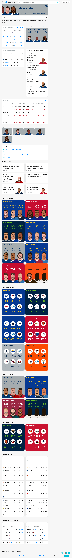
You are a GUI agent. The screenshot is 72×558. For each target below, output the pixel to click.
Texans (6, 56)
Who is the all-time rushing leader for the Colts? (16, 154)
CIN (12, 542)
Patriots (7, 461)
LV (21, 539)
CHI (35, 536)
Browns (6, 485)
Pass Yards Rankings (8, 345)
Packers (30, 479)
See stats (44, 100)
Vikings (30, 482)
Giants (30, 470)
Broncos (7, 505)
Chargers (7, 508)
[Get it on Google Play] (66, 553)
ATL (36, 542)
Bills (6, 464)
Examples (19, 551)
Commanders (31, 467)
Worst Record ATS (31, 425)
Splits (38, 13)
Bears (29, 476)
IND (45, 539)
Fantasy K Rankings (31, 400)
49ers (30, 512)
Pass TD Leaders (31, 222)
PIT (15, 45)
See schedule (19, 27)
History (43, 13)
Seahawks (31, 505)
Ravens (6, 479)
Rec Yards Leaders (7, 222)
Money (7, 551)
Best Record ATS (7, 425)
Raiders (7, 515)
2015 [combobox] (4, 17)
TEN (15, 33)
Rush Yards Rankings (31, 318)
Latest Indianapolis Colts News (35, 50)
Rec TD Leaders (30, 244)
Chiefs (6, 512)
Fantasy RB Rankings (8, 378)
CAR (22, 532)
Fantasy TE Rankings (8, 400)
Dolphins (7, 467)
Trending (13, 551)
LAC (12, 529)
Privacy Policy (42, 556)
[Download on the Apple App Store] (62, 553)
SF (35, 532)
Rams (29, 508)
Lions (29, 485)
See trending (7, 157)
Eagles (30, 461)
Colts (6, 497)
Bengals (7, 482)
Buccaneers (31, 494)
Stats (24, 13)
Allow (66, 556)
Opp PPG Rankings (31, 290)
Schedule (29, 13)
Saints (30, 500)
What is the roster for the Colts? (12, 149)
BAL (36, 539)
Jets (6, 470)
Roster (34, 13)
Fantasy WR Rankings (32, 378)
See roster (45, 26)
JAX (15, 42)
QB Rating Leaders (7, 265)
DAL (12, 532)
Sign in (65, 2)
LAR (45, 532)
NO (21, 536)
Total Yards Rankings (8, 318)
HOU (15, 39)
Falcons (30, 497)
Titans (6, 65)
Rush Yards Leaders (31, 201)
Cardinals (30, 515)
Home (3, 551)
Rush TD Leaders (7, 244)
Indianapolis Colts (26, 8)
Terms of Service (23, 556)
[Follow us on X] (69, 553)
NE (11, 536)
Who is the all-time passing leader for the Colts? (16, 152)
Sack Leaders (30, 265)
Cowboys (30, 464)
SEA (45, 529)
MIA (15, 36)
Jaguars (7, 62)
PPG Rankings (6, 290)
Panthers (30, 490)
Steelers (7, 476)
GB (21, 542)
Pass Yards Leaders (7, 201)
